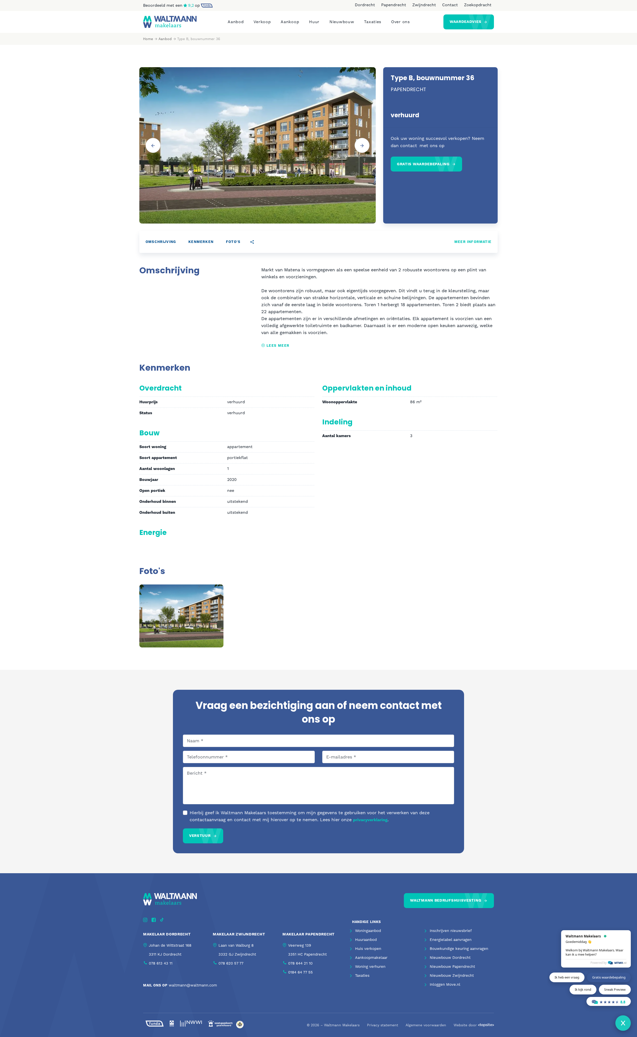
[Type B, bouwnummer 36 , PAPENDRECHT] (181, 615)
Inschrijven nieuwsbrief (451, 930)
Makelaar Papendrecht (308, 934)
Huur (314, 21)
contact (408, 145)
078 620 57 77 (230, 963)
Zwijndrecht (424, 4)
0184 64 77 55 (300, 972)
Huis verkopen (368, 948)
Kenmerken (200, 242)
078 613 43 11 (160, 963)
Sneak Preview (615, 989)
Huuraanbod (366, 939)
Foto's (233, 242)
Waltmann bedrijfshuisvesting (445, 900)
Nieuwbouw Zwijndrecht (452, 975)
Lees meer (277, 346)
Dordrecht (365, 4)
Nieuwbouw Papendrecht (452, 966)
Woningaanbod (368, 930)
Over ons (400, 21)
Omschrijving (161, 242)
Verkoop (262, 21)
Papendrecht (393, 4)
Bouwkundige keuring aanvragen (459, 948)
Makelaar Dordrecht (167, 934)
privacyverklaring (370, 819)
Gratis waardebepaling (423, 164)
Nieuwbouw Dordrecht (450, 957)
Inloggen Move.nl (445, 984)
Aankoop (290, 21)
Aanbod (236, 21)
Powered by (598, 963)
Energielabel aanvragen (451, 939)
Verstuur (200, 835)
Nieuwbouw (341, 21)
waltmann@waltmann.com (193, 985)
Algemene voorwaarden (426, 1025)
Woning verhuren (370, 966)
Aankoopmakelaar (371, 957)
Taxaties (372, 21)
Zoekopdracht (477, 4)
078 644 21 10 (300, 963)
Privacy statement (382, 1025)
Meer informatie (472, 242)
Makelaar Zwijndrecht (239, 934)
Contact (450, 4)
